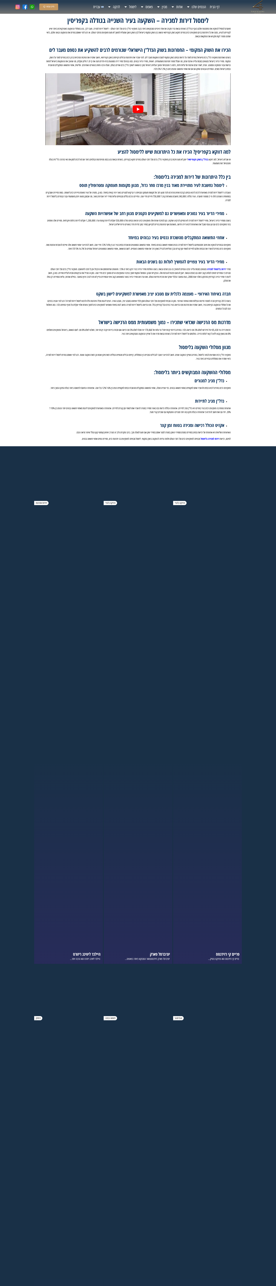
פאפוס (149, 7)
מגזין (164, 7)
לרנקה (116, 7)
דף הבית (214, 7)
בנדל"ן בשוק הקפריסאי (198, 159)
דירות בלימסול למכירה (216, 269)
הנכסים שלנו (199, 7)
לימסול (132, 7)
